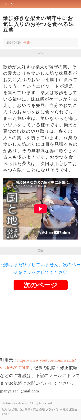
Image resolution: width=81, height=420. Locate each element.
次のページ (41, 285)
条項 (42, 409)
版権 (65, 409)
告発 (26, 42)
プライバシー (54, 409)
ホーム (9, 4)
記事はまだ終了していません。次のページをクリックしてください (41, 268)
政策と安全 (32, 409)
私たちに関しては (13, 409)
